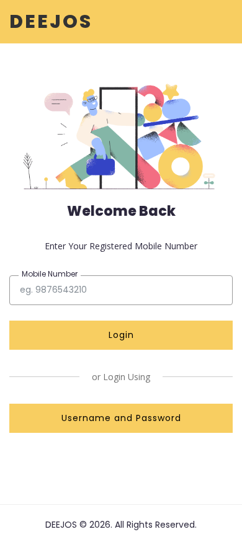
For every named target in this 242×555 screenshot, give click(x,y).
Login (121, 335)
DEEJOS (50, 21)
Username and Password (121, 418)
